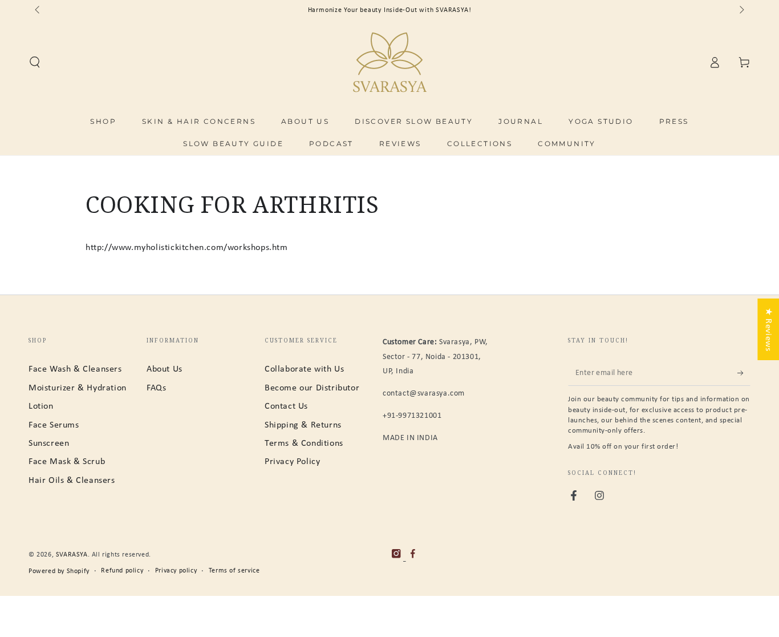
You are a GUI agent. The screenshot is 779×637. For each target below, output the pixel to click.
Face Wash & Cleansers (75, 369)
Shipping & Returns (303, 425)
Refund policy (122, 570)
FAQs (156, 388)
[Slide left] (38, 10)
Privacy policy (176, 570)
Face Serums (54, 425)
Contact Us (286, 406)
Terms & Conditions (304, 443)
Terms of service (234, 570)
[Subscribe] (743, 372)
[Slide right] (740, 10)
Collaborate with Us (304, 369)
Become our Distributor (312, 388)
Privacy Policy (292, 461)
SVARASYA (72, 554)
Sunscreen (49, 443)
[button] (35, 62)
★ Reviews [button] (768, 329)
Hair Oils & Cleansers (72, 480)
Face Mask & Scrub (67, 461)
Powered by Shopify (59, 571)
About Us (164, 369)
